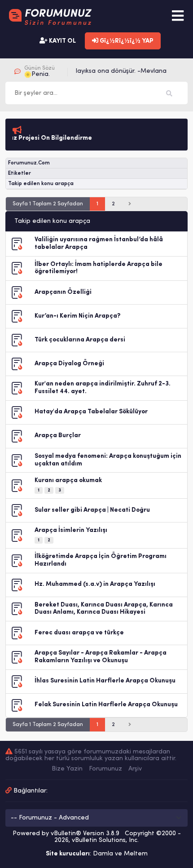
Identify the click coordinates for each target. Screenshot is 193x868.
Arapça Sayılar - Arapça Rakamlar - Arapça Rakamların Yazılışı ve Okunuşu (101, 657)
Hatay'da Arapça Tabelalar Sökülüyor (91, 411)
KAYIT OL (62, 41)
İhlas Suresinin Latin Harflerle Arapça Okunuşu (105, 681)
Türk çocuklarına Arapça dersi (80, 340)
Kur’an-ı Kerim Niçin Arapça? (77, 316)
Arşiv (135, 769)
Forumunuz (105, 769)
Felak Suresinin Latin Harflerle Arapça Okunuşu (106, 704)
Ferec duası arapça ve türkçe (79, 632)
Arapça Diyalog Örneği (69, 363)
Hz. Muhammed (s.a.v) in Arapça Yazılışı (95, 584)
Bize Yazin (67, 769)
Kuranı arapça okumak (68, 480)
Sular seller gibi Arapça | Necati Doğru (92, 510)
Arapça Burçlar (58, 435)
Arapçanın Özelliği (63, 292)
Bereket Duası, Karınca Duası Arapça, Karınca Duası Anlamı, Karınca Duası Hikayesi (104, 609)
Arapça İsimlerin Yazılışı (71, 530)
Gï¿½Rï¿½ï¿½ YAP (126, 41)
